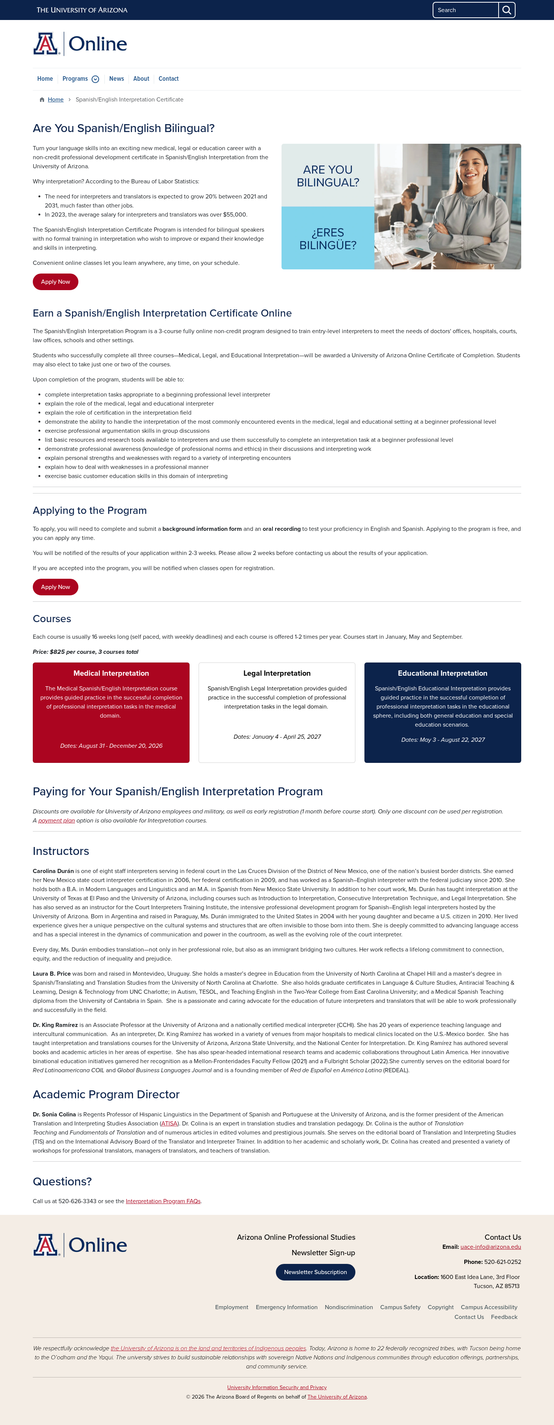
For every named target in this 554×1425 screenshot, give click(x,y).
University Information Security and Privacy (277, 1387)
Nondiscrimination (349, 1307)
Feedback (504, 1317)
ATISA (169, 1123)
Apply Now (55, 282)
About (141, 79)
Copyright (441, 1307)
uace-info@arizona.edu (491, 1247)
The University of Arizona (337, 1397)
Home (45, 79)
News (116, 79)
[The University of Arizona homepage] (82, 10)
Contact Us (469, 1317)
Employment (231, 1307)
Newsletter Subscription (315, 1272)
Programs (75, 79)
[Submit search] (507, 10)
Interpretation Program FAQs (163, 1201)
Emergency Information (287, 1307)
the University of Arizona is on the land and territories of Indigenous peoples (208, 1348)
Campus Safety (400, 1307)
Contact (169, 79)
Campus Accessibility (489, 1307)
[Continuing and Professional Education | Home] (111, 44)
